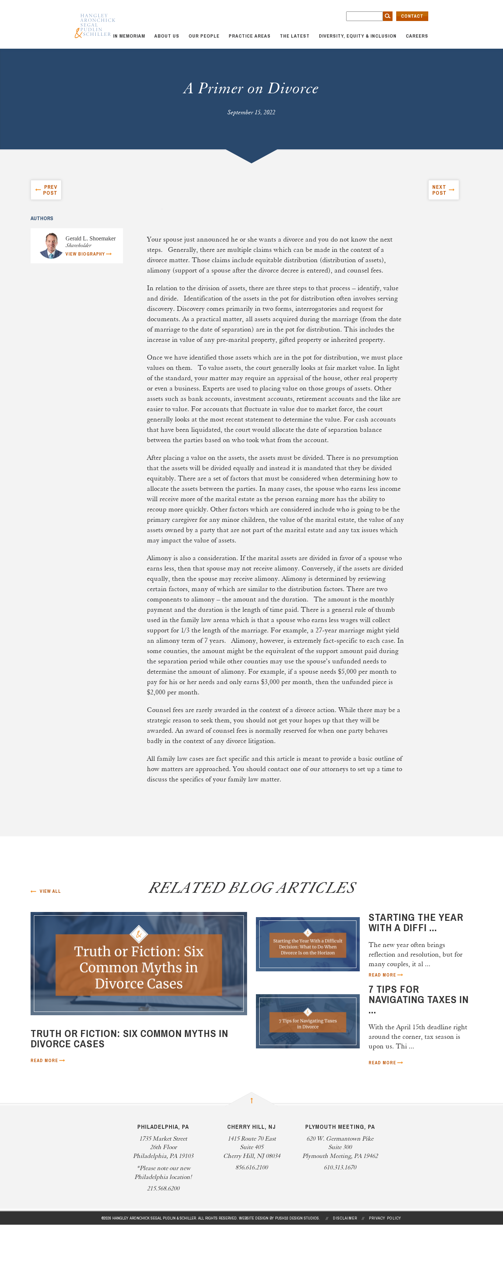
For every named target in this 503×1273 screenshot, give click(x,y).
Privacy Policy (385, 1218)
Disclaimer (345, 1218)
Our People (204, 36)
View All (50, 891)
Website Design (253, 1218)
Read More (44, 1061)
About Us (166, 36)
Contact (412, 16)
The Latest (295, 36)
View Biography (85, 254)
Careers (417, 36)
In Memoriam (129, 36)
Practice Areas (250, 36)
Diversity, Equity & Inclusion (358, 36)
